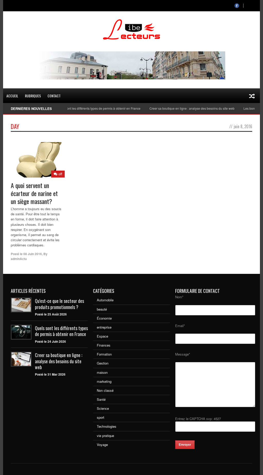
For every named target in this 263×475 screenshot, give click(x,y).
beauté (102, 309)
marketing (104, 381)
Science (103, 408)
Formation (104, 354)
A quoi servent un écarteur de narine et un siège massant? (34, 193)
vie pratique (105, 435)
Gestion (102, 363)
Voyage (102, 444)
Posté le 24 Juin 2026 (50, 341)
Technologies (106, 426)
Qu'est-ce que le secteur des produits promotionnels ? (59, 303)
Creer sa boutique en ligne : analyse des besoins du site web (186, 108)
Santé (101, 399)
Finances (103, 345)
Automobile (105, 299)
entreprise (104, 327)
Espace (102, 336)
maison (102, 372)
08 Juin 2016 (32, 254)
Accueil (12, 95)
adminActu (19, 258)
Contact (54, 95)
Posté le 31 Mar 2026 (50, 374)
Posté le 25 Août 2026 (51, 314)
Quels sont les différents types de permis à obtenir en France (93, 108)
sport (100, 417)
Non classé (105, 390)
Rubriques (33, 95)
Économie (104, 318)
